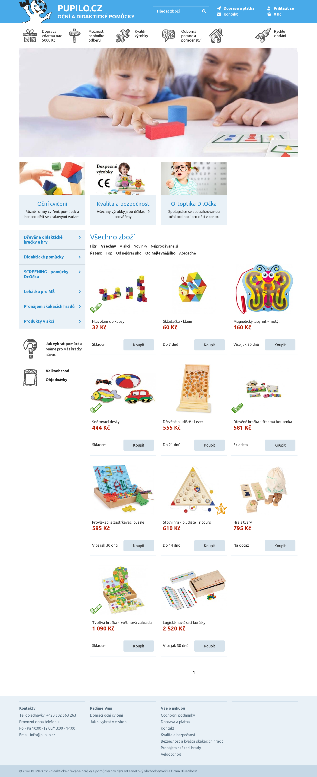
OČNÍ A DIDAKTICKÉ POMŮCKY (96, 11)
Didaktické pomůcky (44, 257)
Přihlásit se (284, 8)
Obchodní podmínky (178, 715)
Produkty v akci (39, 321)
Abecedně (187, 253)
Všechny (108, 246)
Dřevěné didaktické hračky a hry (43, 239)
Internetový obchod (140, 771)
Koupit (138, 345)
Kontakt (231, 14)
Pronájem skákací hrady (181, 748)
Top (109, 253)
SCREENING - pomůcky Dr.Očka (46, 274)
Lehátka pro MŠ (39, 291)
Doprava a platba (239, 8)
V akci (125, 246)
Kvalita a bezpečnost (178, 735)
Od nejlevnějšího (160, 253)
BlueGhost (189, 771)
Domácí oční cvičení (106, 715)
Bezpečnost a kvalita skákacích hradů (192, 741)
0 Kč (277, 14)
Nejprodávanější (164, 246)
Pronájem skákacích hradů (49, 306)
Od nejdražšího (129, 253)
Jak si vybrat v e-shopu (109, 722)
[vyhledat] (204, 11)
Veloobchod (171, 754)
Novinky (140, 246)
